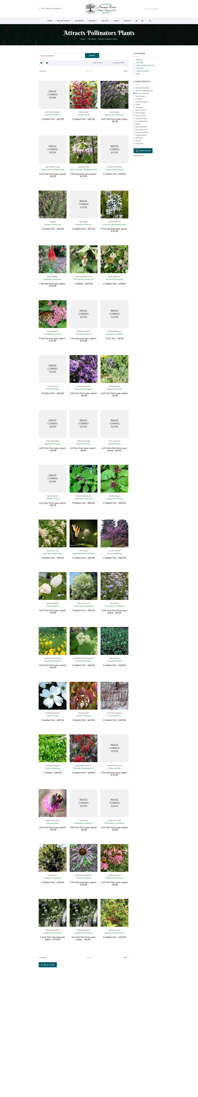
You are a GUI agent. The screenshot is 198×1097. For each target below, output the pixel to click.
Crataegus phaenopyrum (83, 768)
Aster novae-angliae (83, 389)
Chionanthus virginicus (83, 606)
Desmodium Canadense (114, 823)
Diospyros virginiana (52, 878)
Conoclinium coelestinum (114, 606)
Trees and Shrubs (142, 71)
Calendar (79, 21)
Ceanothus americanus (52, 553)
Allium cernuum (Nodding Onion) (83, 169)
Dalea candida (114, 768)
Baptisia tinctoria (83, 444)
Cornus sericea (114, 715)
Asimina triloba (52, 389)
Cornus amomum (114, 661)
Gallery (104, 21)
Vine (137, 74)
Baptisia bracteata (52, 444)
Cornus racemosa (83, 715)
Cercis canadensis (114, 553)
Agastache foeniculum (114, 115)
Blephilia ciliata (114, 444)
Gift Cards (139, 62)
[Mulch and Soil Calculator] (142, 21)
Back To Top (49, 965)
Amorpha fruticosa (83, 224)
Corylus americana (52, 768)
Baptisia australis (114, 389)
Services (92, 21)
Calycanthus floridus (114, 498)
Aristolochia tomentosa (83, 279)
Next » (126, 71)
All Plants (139, 60)
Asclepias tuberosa (83, 334)
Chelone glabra (52, 606)
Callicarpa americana (83, 498)
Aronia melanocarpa (114, 279)
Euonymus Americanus (114, 933)
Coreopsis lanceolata (52, 661)
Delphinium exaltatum (83, 823)
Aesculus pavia (83, 115)
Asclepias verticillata (114, 334)
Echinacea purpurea (114, 878)
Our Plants (92, 39)
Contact (127, 21)
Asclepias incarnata (52, 334)
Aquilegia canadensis (52, 279)
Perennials (140, 68)
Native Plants (63, 21)
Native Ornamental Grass (145, 65)
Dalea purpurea (52, 823)
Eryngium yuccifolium (53, 933)
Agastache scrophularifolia (52, 169)
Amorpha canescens (52, 224)
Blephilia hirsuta (52, 498)
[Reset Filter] (138, 156)
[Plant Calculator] (136, 21)
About (116, 21)
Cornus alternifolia (83, 661)
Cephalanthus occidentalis (83, 553)
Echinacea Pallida (83, 878)
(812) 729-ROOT (153, 9)
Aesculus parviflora (53, 115)
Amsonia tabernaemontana (114, 224)
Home (50, 21)
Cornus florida (52, 715)
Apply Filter (145, 151)
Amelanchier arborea (114, 169)
